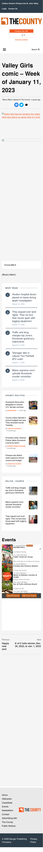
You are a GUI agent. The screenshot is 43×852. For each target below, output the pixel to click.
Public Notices (8, 825)
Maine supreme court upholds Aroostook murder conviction (23, 373)
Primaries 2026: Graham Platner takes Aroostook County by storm (15, 440)
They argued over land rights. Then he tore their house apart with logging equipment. (24, 316)
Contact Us (12, 8)
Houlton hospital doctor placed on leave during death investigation (24, 297)
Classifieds (7, 802)
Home (5, 794)
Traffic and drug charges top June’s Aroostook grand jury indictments (23, 336)
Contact (5, 814)
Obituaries (7, 798)
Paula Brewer (12, 410)
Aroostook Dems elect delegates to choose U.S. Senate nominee (14, 404)
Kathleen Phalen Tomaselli (16, 446)
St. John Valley (32, 3)
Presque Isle (21, 3)
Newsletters (7, 810)
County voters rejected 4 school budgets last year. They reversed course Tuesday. (15, 421)
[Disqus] (21, 689)
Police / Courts (14, 481)
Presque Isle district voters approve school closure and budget (14, 458)
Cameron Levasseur (14, 428)
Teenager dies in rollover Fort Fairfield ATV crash (23, 356)
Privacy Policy (33, 840)
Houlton (12, 3)
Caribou (5, 3)
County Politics (15, 395)
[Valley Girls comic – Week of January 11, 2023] (21, 124)
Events (5, 806)
